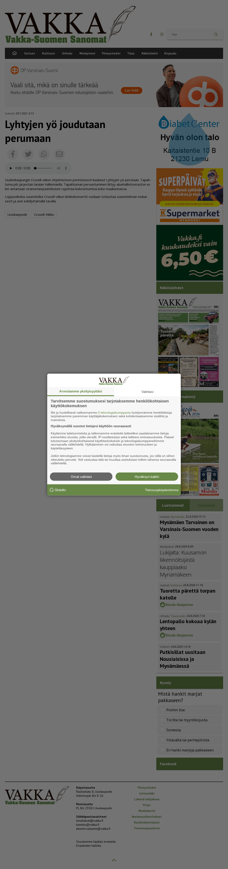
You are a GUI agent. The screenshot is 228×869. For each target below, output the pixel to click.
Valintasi (147, 391)
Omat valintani (81, 477)
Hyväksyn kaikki (147, 477)
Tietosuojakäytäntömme (162, 490)
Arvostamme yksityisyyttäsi (80, 391)
